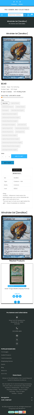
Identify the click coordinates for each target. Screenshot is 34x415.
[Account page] (28, 15)
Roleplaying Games (7, 361)
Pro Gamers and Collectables (17, 9)
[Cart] (31, 15)
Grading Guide (21, 91)
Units (2, 153)
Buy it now (7, 163)
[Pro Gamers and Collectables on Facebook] (14, 2)
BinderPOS (22, 408)
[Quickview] (13, 296)
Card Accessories (6, 358)
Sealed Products (6, 355)
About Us (4, 370)
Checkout (14, 4)
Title (2, 100)
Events (3, 364)
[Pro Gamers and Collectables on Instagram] (20, 2)
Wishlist (21, 4)
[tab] (17, 170)
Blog (2, 367)
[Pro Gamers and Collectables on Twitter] (17, 2)
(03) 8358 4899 (17, 331)
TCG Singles (4, 352)
